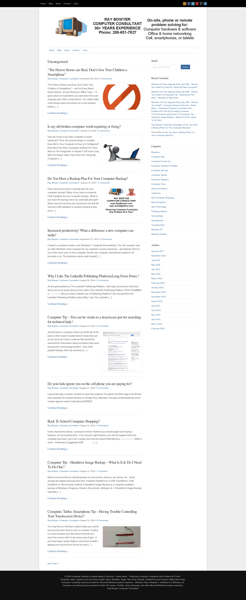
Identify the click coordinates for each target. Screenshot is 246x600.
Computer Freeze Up (160, 161)
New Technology (158, 207)
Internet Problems (159, 188)
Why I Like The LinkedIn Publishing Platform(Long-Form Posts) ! (93, 275)
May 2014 (155, 315)
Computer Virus (158, 184)
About (58, 3)
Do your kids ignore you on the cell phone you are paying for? (90, 383)
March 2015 (156, 278)
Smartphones (157, 220)
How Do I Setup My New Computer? (181, 87)
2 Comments (104, 183)
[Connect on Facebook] (188, 3)
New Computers (158, 202)
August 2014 (157, 301)
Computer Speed (159, 175)
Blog (51, 3)
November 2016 (158, 256)
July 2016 (155, 260)
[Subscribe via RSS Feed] (184, 3)
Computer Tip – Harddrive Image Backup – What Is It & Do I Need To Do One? (94, 464)
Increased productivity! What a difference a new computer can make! (90, 232)
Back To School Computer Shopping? (74, 421)
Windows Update (159, 234)
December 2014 (158, 292)
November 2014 (158, 297)
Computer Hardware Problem (164, 166)
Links (75, 3)
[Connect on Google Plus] (201, 3)
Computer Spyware (160, 179)
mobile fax (156, 193)
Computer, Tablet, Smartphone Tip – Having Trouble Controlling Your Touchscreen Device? (92, 513)
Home (43, 3)
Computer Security (159, 170)
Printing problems (159, 211)
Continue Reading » (58, 113)
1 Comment (102, 471)
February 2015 (158, 283)
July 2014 (155, 306)
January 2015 (157, 287)
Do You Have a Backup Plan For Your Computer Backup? (88, 178)
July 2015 (155, 269)
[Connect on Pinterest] (197, 3)
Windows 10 (156, 229)
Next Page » (53, 563)
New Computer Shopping (162, 198)
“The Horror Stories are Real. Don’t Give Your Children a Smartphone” (87, 72)
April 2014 (155, 319)
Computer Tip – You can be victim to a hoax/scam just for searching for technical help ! (94, 319)
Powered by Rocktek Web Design (123, 591)
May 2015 (155, 274)
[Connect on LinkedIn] (205, 3)
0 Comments (106, 79)
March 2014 (156, 324)
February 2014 (158, 328)
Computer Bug (157, 157)
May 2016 (155, 265)
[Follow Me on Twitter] (193, 3)
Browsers (155, 152)
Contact (67, 3)
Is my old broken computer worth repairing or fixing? (84, 126)
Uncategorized (157, 225)
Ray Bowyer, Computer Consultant (63, 79)
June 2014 (156, 310)
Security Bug (157, 216)
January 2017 (157, 251)
